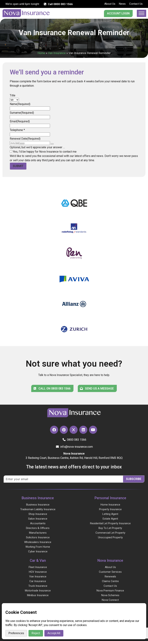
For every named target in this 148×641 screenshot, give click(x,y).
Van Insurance (57, 53)
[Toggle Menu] (141, 13)
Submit (18, 166)
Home (41, 53)
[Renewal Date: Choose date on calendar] (52, 143)
